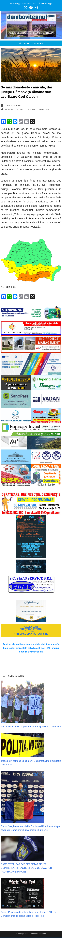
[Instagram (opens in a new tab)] (36, 7)
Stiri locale (44, 109)
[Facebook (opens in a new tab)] (31, 7)
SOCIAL (31, 109)
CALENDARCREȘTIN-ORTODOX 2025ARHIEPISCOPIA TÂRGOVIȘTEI (31, 630)
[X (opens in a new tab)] (25, 7)
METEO (20, 109)
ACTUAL (9, 109)
